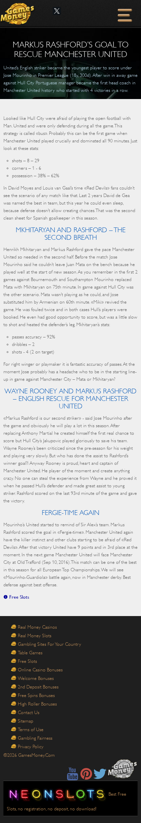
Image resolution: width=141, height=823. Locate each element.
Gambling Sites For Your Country (49, 644)
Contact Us (28, 712)
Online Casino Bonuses (40, 669)
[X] (57, 11)
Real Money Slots (34, 635)
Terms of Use (30, 729)
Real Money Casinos (37, 627)
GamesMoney (18, 13)
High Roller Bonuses (37, 704)
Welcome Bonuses (36, 678)
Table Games (30, 652)
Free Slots (27, 661)
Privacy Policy (30, 746)
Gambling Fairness (35, 738)
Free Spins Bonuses (36, 695)
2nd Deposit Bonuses (38, 686)
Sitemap (25, 721)
